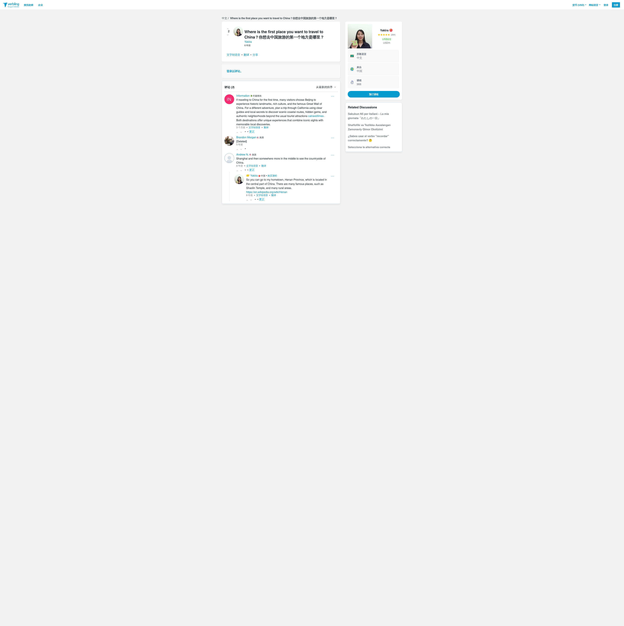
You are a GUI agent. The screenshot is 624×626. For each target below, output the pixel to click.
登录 (606, 5)
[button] (579, 5)
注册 (616, 5)
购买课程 (272, 175)
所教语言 (361, 54)
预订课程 (373, 94)
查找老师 (28, 5)
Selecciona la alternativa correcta (369, 147)
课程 (359, 80)
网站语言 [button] (593, 5)
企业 (40, 5)
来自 (359, 67)
